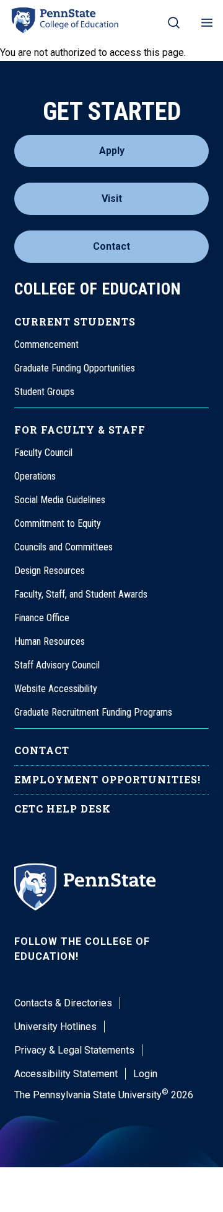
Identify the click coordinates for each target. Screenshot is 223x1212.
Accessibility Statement (66, 1074)
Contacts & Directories (63, 1003)
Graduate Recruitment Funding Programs (93, 712)
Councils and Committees (63, 547)
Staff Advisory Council (57, 665)
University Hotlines (55, 1026)
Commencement (46, 344)
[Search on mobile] (174, 22)
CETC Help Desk (62, 808)
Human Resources (49, 641)
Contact (111, 246)
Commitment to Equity (57, 523)
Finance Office (41, 618)
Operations (35, 476)
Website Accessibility (55, 689)
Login (145, 1074)
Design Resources (49, 570)
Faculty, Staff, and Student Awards (80, 594)
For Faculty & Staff (80, 429)
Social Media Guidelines (59, 500)
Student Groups (44, 392)
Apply (112, 151)
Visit (112, 198)
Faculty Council (43, 452)
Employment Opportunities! (107, 779)
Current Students (75, 321)
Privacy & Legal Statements (74, 1050)
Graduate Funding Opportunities (74, 368)
